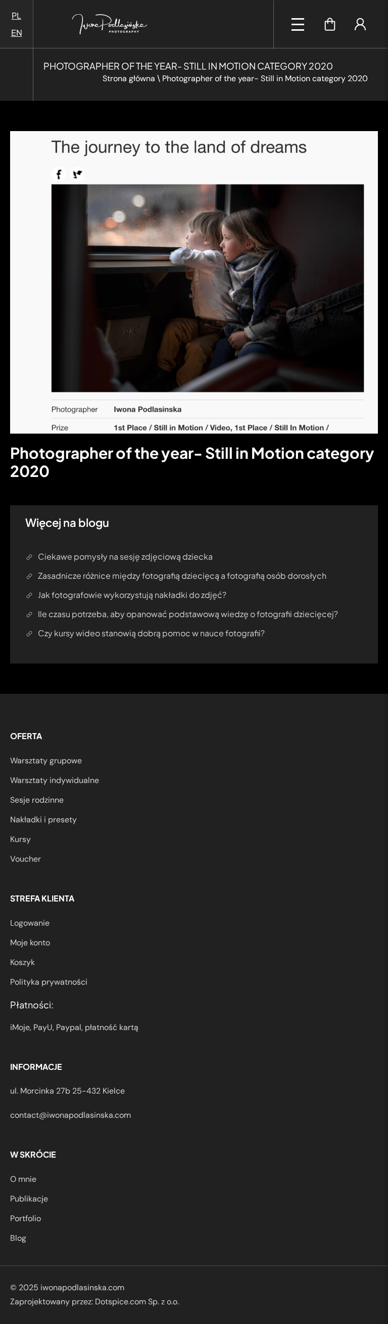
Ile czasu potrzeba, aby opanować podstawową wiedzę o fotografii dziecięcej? (188, 614)
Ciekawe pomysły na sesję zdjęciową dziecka (125, 556)
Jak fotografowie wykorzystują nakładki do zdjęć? (132, 594)
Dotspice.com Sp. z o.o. (137, 1301)
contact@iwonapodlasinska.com (70, 1115)
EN (16, 32)
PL (16, 15)
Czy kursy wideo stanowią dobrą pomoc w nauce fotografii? (151, 633)
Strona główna (129, 78)
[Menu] (297, 24)
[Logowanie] (360, 24)
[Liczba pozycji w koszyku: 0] (329, 24)
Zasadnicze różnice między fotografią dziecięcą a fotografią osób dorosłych (182, 575)
